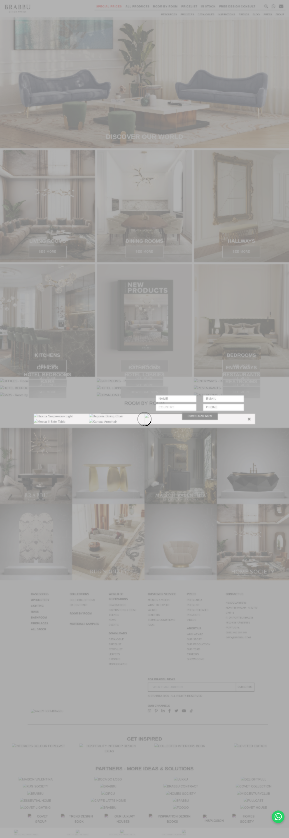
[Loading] (144, 419)
